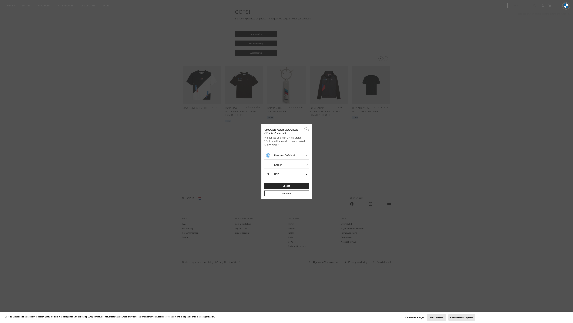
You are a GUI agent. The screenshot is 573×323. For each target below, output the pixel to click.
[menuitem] (10, 5)
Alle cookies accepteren (461, 317)
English (278, 164)
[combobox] (522, 5)
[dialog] (286, 161)
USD (273, 174)
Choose (286, 185)
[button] (543, 5)
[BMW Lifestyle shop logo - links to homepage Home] (566, 6)
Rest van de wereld (285, 155)
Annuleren (286, 193)
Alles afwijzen (436, 317)
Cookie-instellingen (415, 317)
